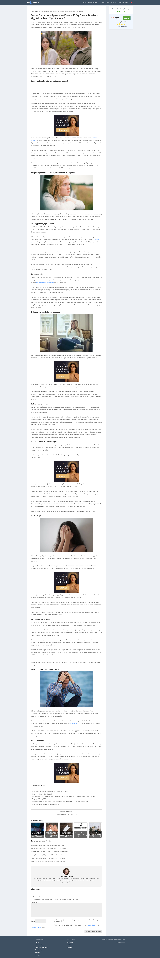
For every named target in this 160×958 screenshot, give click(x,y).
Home (32, 11)
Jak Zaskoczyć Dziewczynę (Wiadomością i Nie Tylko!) (48, 845)
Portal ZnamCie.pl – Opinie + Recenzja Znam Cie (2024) (48, 858)
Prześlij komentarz (93, 931)
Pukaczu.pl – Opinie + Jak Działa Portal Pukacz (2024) (48, 861)
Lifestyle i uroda (123, 2)
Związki (36, 11)
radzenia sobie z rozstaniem (45, 282)
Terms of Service (36, 927)
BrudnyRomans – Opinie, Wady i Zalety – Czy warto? (47, 855)
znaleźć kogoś (73, 723)
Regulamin (38, 950)
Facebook (70, 942)
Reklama (37, 952)
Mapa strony (39, 945)
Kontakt (37, 955)
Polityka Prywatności (41, 947)
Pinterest (69, 947)
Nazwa (33, 921)
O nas (37, 942)
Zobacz (126, 18)
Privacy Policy (92, 925)
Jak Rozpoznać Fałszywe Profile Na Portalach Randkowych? (49, 852)
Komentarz (35, 902)
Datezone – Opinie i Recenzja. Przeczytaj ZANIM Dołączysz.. (50, 848)
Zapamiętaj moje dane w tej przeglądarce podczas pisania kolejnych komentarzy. (76, 920)
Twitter (69, 945)
